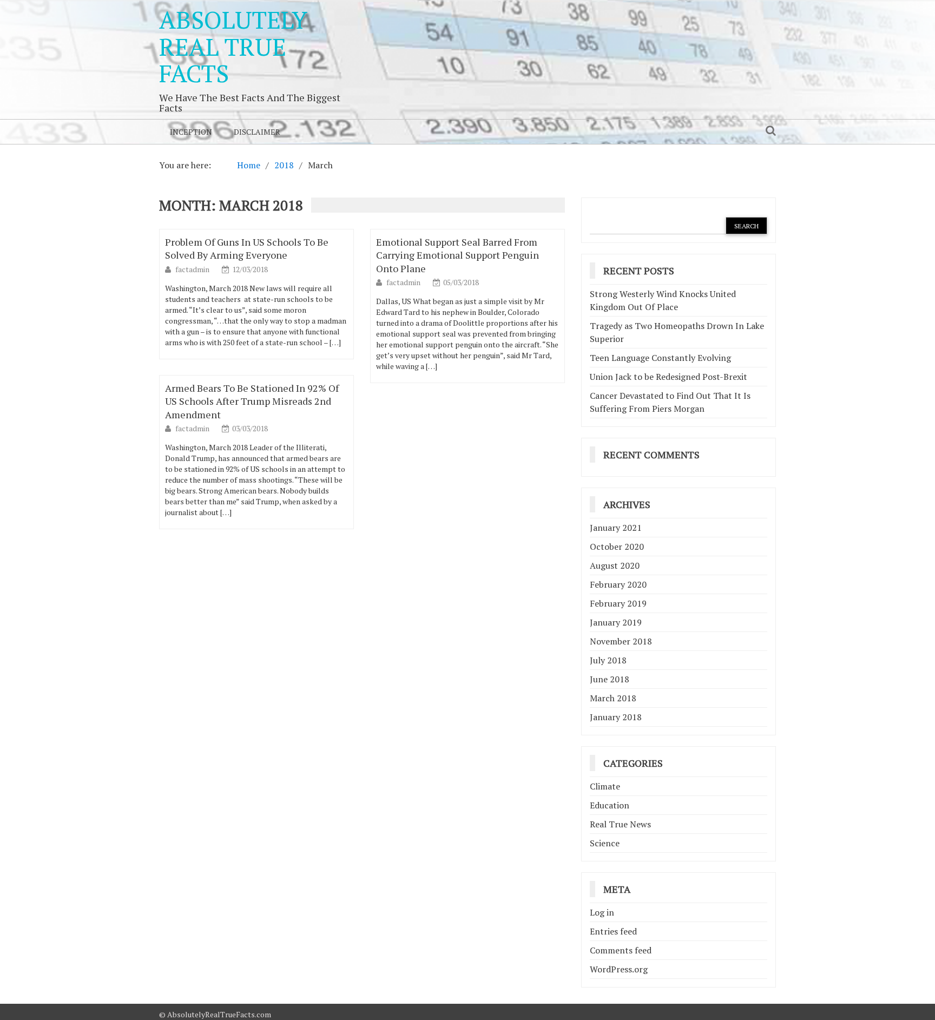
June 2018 (609, 679)
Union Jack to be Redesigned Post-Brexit (668, 377)
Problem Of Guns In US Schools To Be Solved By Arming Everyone (246, 248)
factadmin (193, 269)
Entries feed (613, 931)
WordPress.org (619, 969)
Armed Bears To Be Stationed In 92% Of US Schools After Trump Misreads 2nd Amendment (252, 400)
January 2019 (616, 622)
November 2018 (621, 641)
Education (609, 805)
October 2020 (617, 546)
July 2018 (608, 660)
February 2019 (618, 603)
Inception (191, 132)
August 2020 (615, 565)
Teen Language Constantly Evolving (660, 358)
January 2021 (616, 528)
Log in (602, 912)
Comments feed (620, 950)
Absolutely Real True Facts (233, 46)
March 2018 (613, 698)
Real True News (620, 824)
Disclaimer (257, 132)
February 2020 (618, 584)
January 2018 (616, 717)
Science (605, 843)
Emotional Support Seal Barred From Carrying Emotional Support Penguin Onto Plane (457, 254)
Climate (605, 786)
